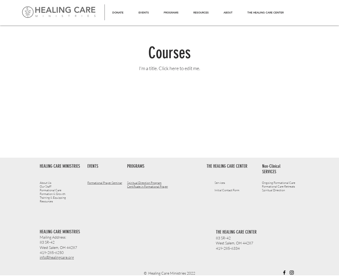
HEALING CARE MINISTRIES (60, 231)
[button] (171, 12)
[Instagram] (292, 272)
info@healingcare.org (57, 257)
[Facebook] (284, 272)
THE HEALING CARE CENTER (236, 232)
